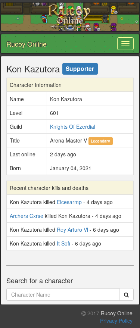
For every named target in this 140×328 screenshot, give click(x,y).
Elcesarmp (69, 202)
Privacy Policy (116, 320)
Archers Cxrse (26, 215)
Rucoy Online (26, 44)
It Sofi (63, 243)
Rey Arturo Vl (72, 229)
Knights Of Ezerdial (72, 126)
